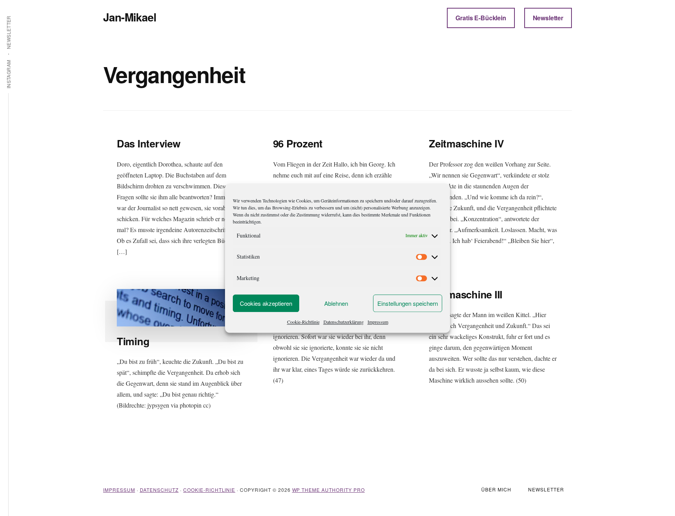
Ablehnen (336, 303)
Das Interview (148, 143)
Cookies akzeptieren (266, 303)
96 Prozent (298, 143)
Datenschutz (159, 489)
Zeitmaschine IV (466, 143)
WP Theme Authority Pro (328, 489)
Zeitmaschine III (465, 294)
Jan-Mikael (130, 17)
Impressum (378, 322)
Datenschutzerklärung (343, 322)
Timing (133, 341)
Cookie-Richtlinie (303, 322)
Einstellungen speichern (407, 303)
